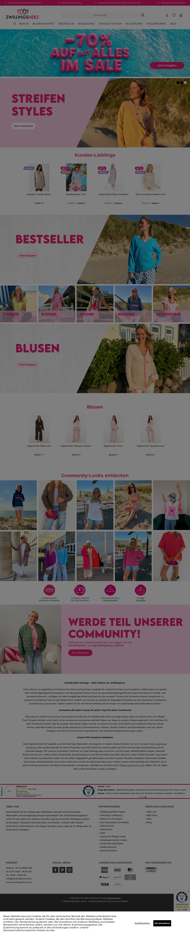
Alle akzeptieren (162, 923)
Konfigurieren (142, 923)
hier (52, 930)
